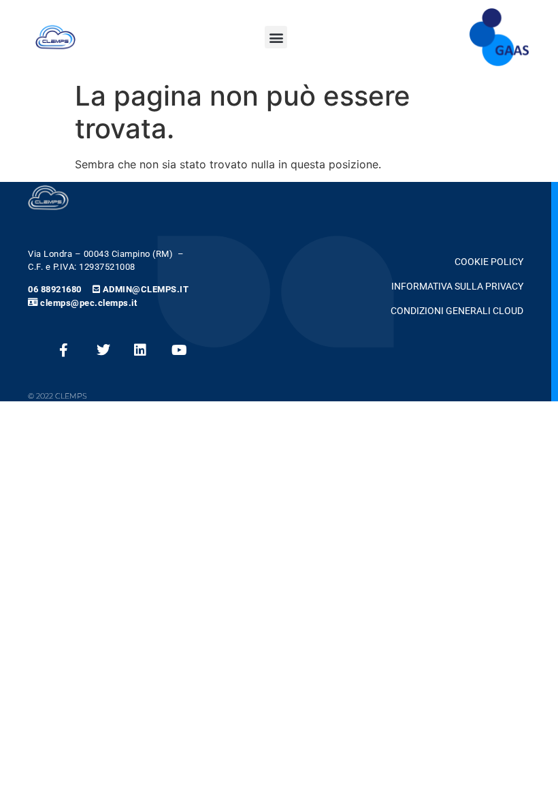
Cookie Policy (489, 262)
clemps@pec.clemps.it (88, 303)
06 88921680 (55, 289)
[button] (276, 37)
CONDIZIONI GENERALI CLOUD (457, 311)
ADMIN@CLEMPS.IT (146, 289)
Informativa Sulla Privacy (457, 286)
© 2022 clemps (57, 396)
